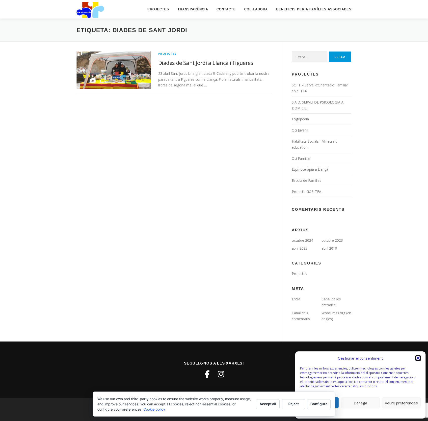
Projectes (158, 9)
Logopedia (300, 119)
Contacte (226, 9)
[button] (418, 358)
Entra (296, 299)
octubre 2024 (302, 240)
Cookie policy (154, 409)
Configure (318, 404)
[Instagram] (221, 374)
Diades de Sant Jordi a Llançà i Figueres (205, 62)
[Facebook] (207, 374)
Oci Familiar (301, 158)
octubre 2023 (332, 240)
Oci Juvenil (300, 130)
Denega (360, 402)
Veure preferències (401, 402)
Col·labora (256, 9)
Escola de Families (306, 180)
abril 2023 (299, 248)
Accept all (268, 404)
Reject (293, 404)
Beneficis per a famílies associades (313, 9)
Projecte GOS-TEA (306, 191)
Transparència (193, 9)
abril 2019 (329, 248)
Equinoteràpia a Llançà (310, 169)
